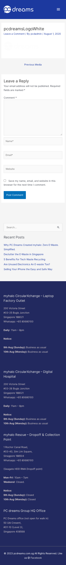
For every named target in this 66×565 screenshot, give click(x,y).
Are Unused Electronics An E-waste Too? (27, 264)
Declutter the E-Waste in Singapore (23, 254)
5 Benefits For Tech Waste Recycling (24, 259)
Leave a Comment (14, 33)
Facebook (36, 557)
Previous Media (33, 64)
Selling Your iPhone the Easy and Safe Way (28, 269)
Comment (10, 97)
